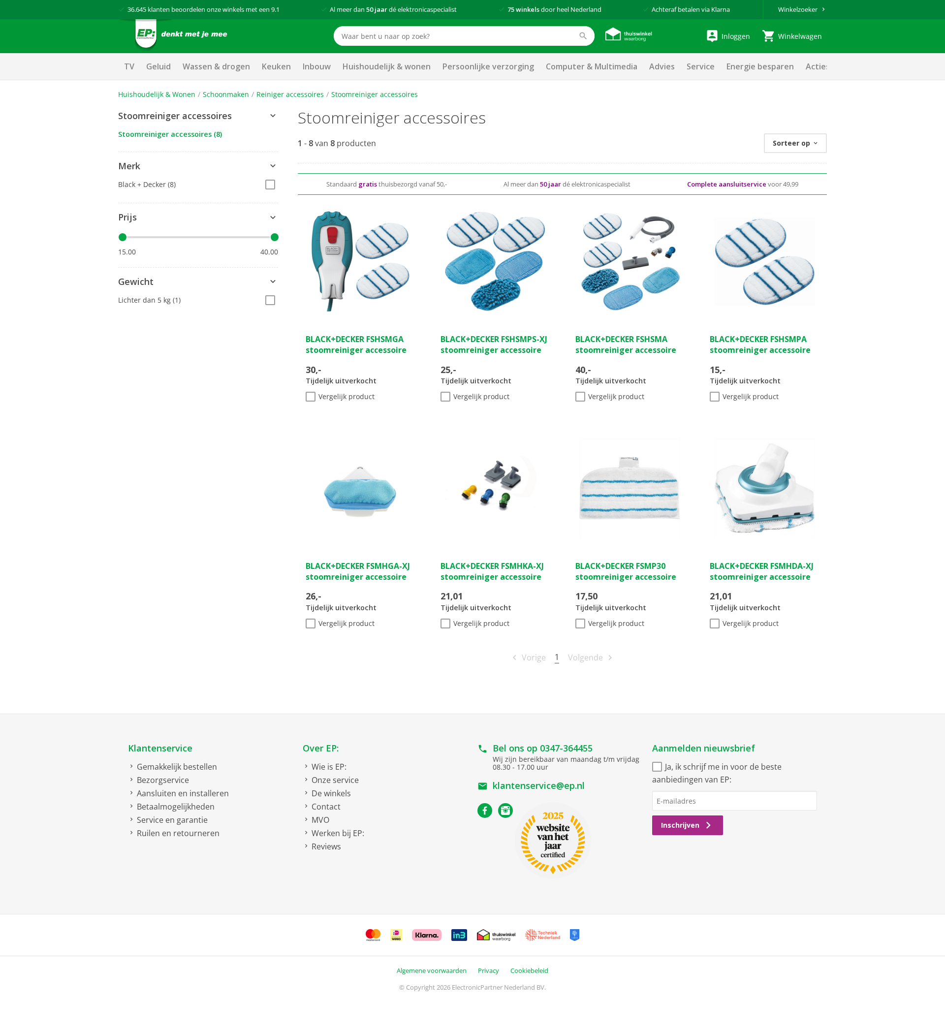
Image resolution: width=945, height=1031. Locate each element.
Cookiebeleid (529, 970)
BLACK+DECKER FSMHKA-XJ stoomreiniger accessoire (492, 571)
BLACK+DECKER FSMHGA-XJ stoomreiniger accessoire (358, 571)
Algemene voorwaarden (432, 970)
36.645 (136, 9)
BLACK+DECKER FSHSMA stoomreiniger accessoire (625, 344)
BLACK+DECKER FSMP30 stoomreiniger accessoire (625, 571)
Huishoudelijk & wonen (387, 66)
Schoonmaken (226, 94)
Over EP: (321, 748)
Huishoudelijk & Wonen (156, 94)
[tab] (198, 116)
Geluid (158, 66)
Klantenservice (160, 748)
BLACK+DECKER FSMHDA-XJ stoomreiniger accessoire (762, 571)
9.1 (275, 9)
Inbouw (317, 66)
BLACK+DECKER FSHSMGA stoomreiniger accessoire (356, 344)
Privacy (488, 970)
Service (701, 66)
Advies (662, 66)
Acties (818, 66)
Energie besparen (760, 66)
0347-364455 (566, 748)
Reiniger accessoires (290, 94)
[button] (198, 116)
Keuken (276, 66)
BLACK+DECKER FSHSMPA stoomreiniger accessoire (760, 344)
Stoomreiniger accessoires (374, 94)
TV (129, 66)
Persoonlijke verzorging (488, 66)
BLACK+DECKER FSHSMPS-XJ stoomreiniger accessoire (494, 344)
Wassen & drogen (216, 66)
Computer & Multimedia (591, 66)
